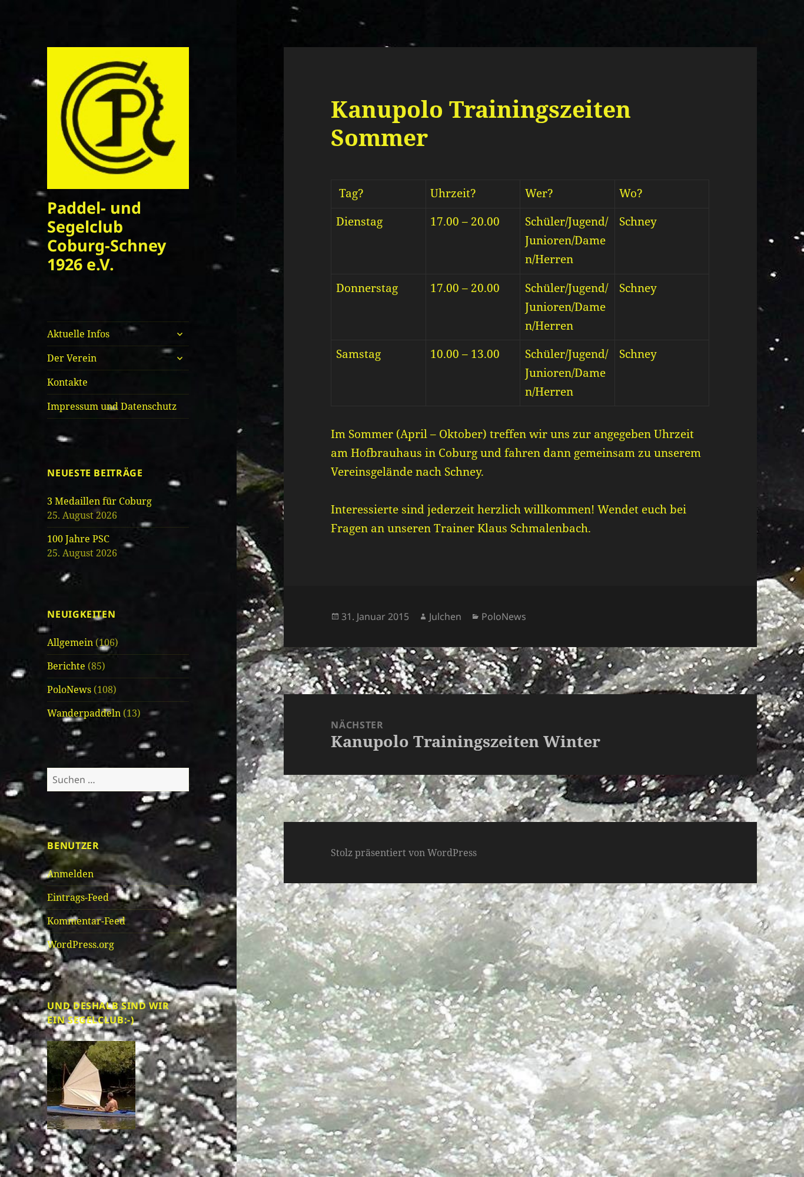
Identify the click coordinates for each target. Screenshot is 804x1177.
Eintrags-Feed (78, 897)
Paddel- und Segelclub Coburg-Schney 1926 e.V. (106, 236)
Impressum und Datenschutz (112, 406)
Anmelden (70, 873)
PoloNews (69, 689)
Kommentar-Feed (86, 920)
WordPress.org (80, 944)
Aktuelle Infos (78, 333)
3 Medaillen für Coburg (99, 501)
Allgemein (70, 642)
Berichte (66, 665)
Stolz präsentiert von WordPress (404, 852)
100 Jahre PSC (78, 538)
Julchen (445, 616)
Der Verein (72, 358)
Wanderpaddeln (84, 713)
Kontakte (67, 382)
